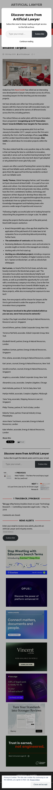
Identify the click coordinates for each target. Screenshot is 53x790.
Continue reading (26, 41)
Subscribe (39, 34)
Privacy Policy (35, 780)
